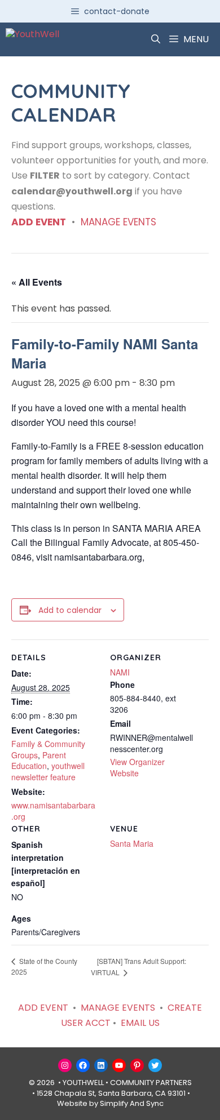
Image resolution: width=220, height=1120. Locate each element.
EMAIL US (140, 1022)
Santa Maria (131, 843)
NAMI (120, 672)
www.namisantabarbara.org (53, 810)
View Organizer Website (137, 767)
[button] (156, 39)
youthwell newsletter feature (48, 771)
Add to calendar (70, 610)
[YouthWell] (32, 39)
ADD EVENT (38, 222)
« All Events (36, 281)
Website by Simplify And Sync (110, 1103)
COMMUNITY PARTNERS (151, 1082)
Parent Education (38, 760)
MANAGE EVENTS (118, 222)
